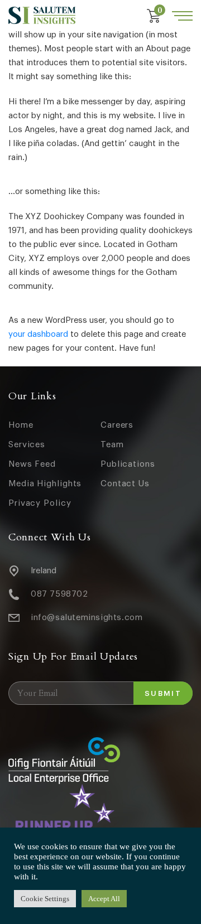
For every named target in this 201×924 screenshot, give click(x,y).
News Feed (32, 464)
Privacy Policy (39, 503)
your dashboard (38, 334)
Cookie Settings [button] (45, 898)
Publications (127, 464)
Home (21, 425)
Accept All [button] (104, 898)
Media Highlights (45, 484)
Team (112, 445)
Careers (116, 425)
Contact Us (125, 484)
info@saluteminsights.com (86, 617)
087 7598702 (59, 594)
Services (26, 445)
